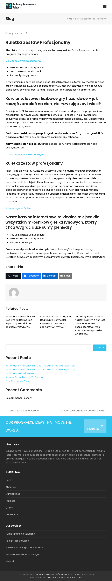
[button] (104, 6)
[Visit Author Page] (14, 292)
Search (100, 347)
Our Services (13, 494)
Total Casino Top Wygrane (22, 411)
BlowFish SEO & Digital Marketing (62, 577)
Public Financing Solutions (20, 533)
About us (11, 487)
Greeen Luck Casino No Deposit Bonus (82, 411)
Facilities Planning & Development (25, 547)
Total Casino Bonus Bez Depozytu (25, 154)
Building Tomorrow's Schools (53, 574)
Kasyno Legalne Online (18, 208)
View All (10, 561)
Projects (10, 501)
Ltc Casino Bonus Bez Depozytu (23, 60)
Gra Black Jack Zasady (19, 381)
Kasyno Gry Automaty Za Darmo (24, 377)
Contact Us (12, 514)
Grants (10, 507)
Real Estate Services (17, 540)
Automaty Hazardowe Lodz (21, 373)
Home (9, 480)
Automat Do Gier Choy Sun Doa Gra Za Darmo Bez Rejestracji (40, 365)
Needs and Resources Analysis (23, 554)
